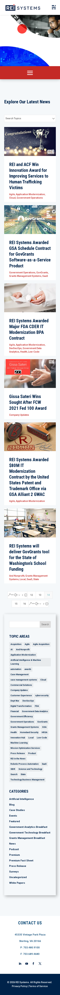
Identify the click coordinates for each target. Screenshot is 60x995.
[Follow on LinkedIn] (20, 963)
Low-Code (33, 351)
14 (48, 595)
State (36, 579)
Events (13, 815)
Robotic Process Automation (24, 764)
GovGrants (42, 272)
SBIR (12, 769)
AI (11, 649)
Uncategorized (18, 877)
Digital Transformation (21, 706)
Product (32, 753)
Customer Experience (21, 695)
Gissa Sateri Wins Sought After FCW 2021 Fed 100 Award (27, 402)
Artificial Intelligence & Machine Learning (25, 662)
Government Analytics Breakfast (28, 827)
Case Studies (17, 810)
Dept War (14, 701)
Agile (12, 194)
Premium (14, 854)
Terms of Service (38, 986)
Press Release (17, 753)
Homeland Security (29, 732)
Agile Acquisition (41, 644)
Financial (14, 711)
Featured (14, 821)
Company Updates (19, 415)
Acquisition (15, 644)
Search (13, 774)
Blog (11, 804)
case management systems (23, 680)
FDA (37, 706)
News (12, 843)
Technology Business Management (27, 780)
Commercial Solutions (21, 685)
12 (31, 595)
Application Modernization (30, 194)
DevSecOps (15, 348)
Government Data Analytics (35, 711)
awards (27, 669)
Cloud (12, 197)
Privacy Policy (19, 986)
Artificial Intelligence (21, 799)
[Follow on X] (40, 963)
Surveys (14, 871)
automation (15, 669)
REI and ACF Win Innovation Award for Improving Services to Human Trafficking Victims (28, 176)
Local (23, 579)
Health (23, 351)
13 (40, 595)
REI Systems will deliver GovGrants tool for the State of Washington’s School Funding (29, 557)
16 (24, 603)
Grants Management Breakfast (27, 838)
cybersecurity (41, 695)
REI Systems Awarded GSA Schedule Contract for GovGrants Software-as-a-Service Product (30, 254)
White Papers (17, 882)
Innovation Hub (17, 738)
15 (16, 603)
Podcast (14, 849)
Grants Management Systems (25, 276)
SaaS (45, 276)
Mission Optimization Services (25, 748)
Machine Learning (19, 743)
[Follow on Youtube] (26, 963)
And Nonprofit (16, 575)
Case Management (19, 674)
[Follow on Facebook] (33, 963)
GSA (44, 727)
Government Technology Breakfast (29, 832)
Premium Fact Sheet (21, 860)
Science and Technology (30, 769)
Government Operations (30, 197)
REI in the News (18, 759)
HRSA (44, 732)
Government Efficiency (21, 716)
